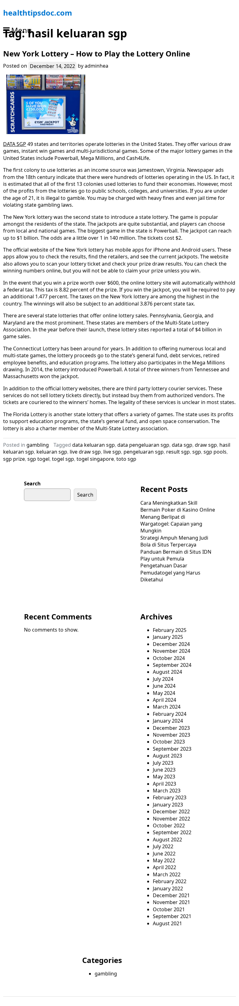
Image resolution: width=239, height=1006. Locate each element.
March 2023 (166, 790)
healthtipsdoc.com (37, 12)
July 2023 (163, 762)
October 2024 (169, 658)
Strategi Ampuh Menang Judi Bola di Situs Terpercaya (174, 541)
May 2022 (164, 860)
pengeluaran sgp (144, 451)
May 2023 (164, 776)
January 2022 (168, 888)
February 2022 (169, 881)
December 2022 (171, 811)
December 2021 (171, 895)
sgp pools (215, 451)
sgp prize (14, 458)
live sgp (112, 451)
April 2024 (164, 699)
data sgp (182, 444)
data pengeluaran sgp (143, 444)
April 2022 (164, 867)
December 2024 (171, 644)
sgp (196, 451)
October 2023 (169, 741)
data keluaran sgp (93, 444)
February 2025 (169, 630)
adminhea (96, 65)
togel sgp (63, 458)
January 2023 (168, 804)
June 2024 (164, 685)
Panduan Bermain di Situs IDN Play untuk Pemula (175, 555)
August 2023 (167, 755)
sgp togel (38, 458)
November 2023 (171, 734)
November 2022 (171, 818)
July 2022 (163, 846)
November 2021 (171, 902)
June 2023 (164, 769)
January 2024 (168, 720)
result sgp (178, 451)
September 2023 (172, 748)
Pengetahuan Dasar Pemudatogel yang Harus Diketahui (170, 572)
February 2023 (169, 797)
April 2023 (164, 783)
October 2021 (169, 909)
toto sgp (126, 458)
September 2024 (172, 665)
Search (32, 483)
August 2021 (167, 923)
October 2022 (169, 825)
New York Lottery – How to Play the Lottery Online (96, 53)
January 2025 (168, 636)
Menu (21, 30)
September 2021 (172, 916)
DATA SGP (14, 144)
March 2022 (166, 874)
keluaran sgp (51, 451)
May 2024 (164, 693)
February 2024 (169, 713)
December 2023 (171, 727)
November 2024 (171, 650)
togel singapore (95, 458)
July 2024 (163, 679)
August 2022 (167, 839)
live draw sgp (85, 451)
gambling (37, 444)
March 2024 (166, 706)
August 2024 (167, 671)
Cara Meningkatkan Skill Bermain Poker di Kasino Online (177, 506)
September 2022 (172, 832)
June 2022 (164, 853)
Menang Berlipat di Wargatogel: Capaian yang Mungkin (171, 523)
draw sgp (206, 444)
